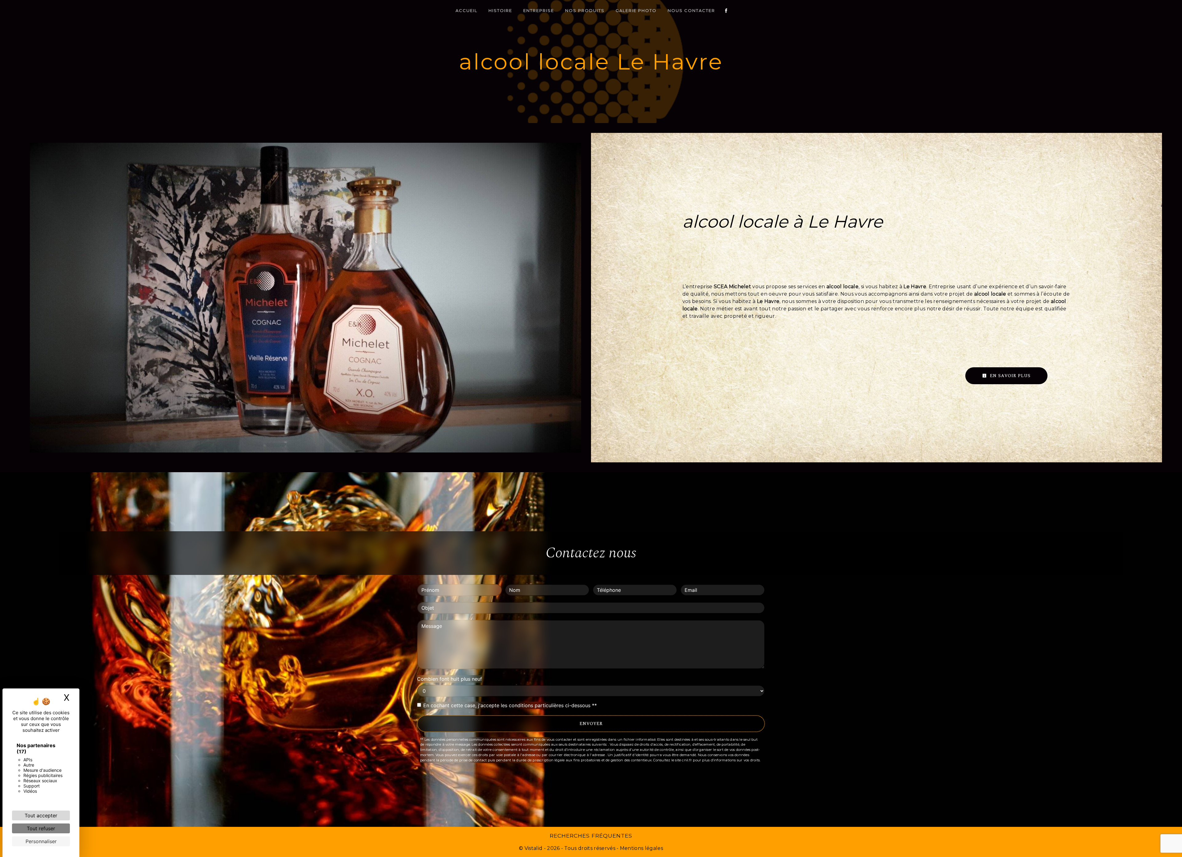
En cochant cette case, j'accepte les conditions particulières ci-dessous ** (510, 705)
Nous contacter (691, 10)
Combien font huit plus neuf (449, 679)
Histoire (500, 10)
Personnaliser (41, 841)
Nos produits (585, 10)
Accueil (466, 10)
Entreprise (538, 10)
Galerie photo (636, 10)
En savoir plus (1009, 376)
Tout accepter (41, 815)
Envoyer (591, 723)
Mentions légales (641, 848)
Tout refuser (41, 828)
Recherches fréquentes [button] (591, 835)
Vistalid (534, 848)
